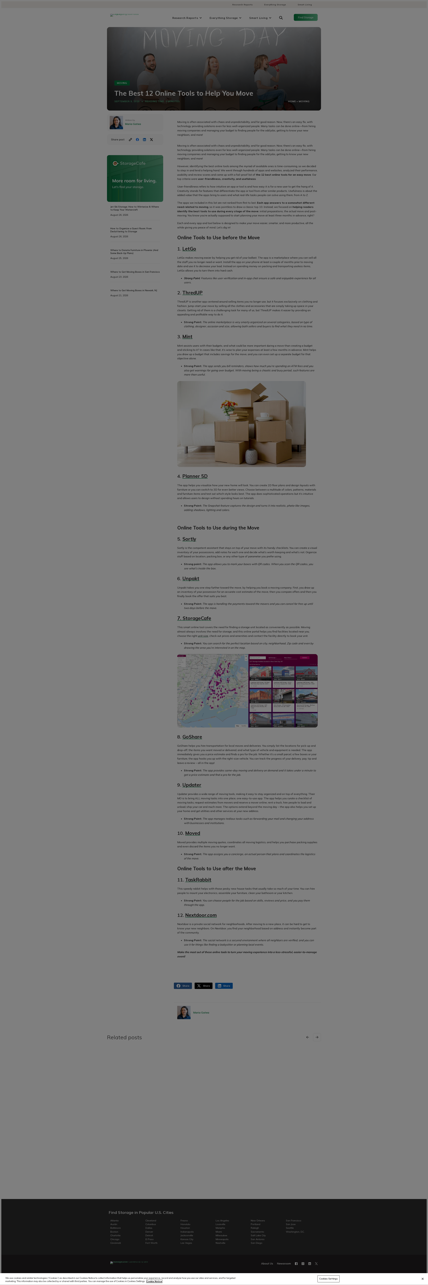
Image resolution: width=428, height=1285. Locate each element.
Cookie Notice (154, 1281)
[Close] (422, 1278)
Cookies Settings (328, 1278)
